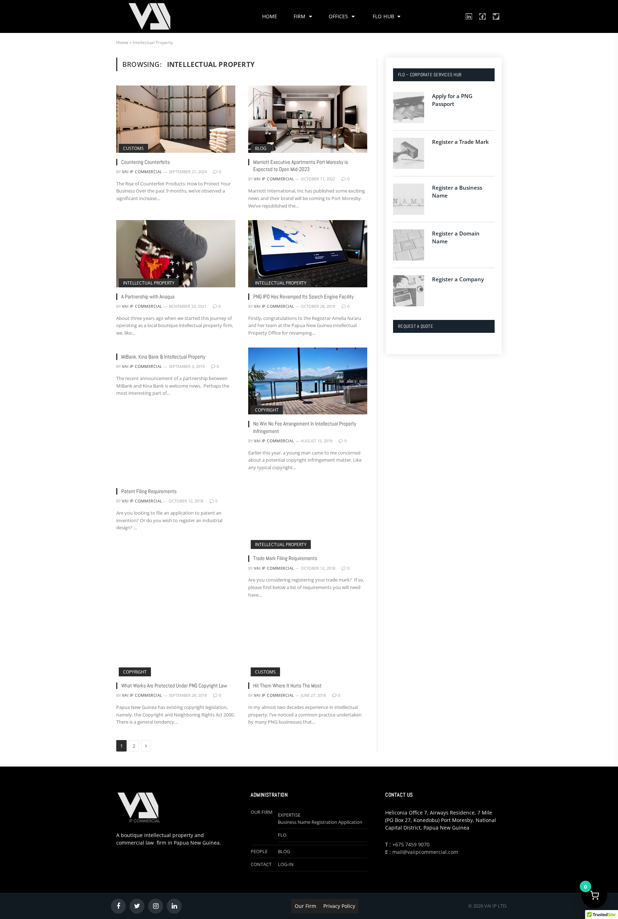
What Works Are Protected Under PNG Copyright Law (174, 685)
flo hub (384, 16)
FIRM (299, 16)
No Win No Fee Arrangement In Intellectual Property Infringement (304, 427)
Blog (260, 148)
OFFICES (338, 16)
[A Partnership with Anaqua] (175, 253)
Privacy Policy (339, 906)
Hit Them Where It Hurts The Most (287, 685)
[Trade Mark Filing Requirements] (307, 515)
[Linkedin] (469, 16)
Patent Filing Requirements (149, 491)
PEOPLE (259, 851)
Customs (133, 148)
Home (122, 42)
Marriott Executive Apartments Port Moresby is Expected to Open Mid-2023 (300, 165)
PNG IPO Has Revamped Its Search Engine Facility (303, 296)
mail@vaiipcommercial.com (425, 852)
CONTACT (261, 864)
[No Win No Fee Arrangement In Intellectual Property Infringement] (307, 380)
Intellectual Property (149, 283)
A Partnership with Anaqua (148, 296)
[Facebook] (482, 16)
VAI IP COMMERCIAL (142, 171)
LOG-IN (286, 864)
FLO (282, 835)
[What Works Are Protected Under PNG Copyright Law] (175, 642)
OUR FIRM (262, 812)
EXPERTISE (289, 815)
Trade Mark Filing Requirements (285, 558)
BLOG (284, 851)
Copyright (267, 410)
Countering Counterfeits (145, 162)
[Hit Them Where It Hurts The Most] (307, 642)
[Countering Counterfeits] (175, 119)
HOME (269, 16)
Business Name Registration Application (320, 822)
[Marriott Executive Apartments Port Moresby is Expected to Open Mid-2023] (307, 119)
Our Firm (305, 906)
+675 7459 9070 (411, 844)
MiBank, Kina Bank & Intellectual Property (163, 356)
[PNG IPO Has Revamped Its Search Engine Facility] (307, 253)
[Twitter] (496, 16)
